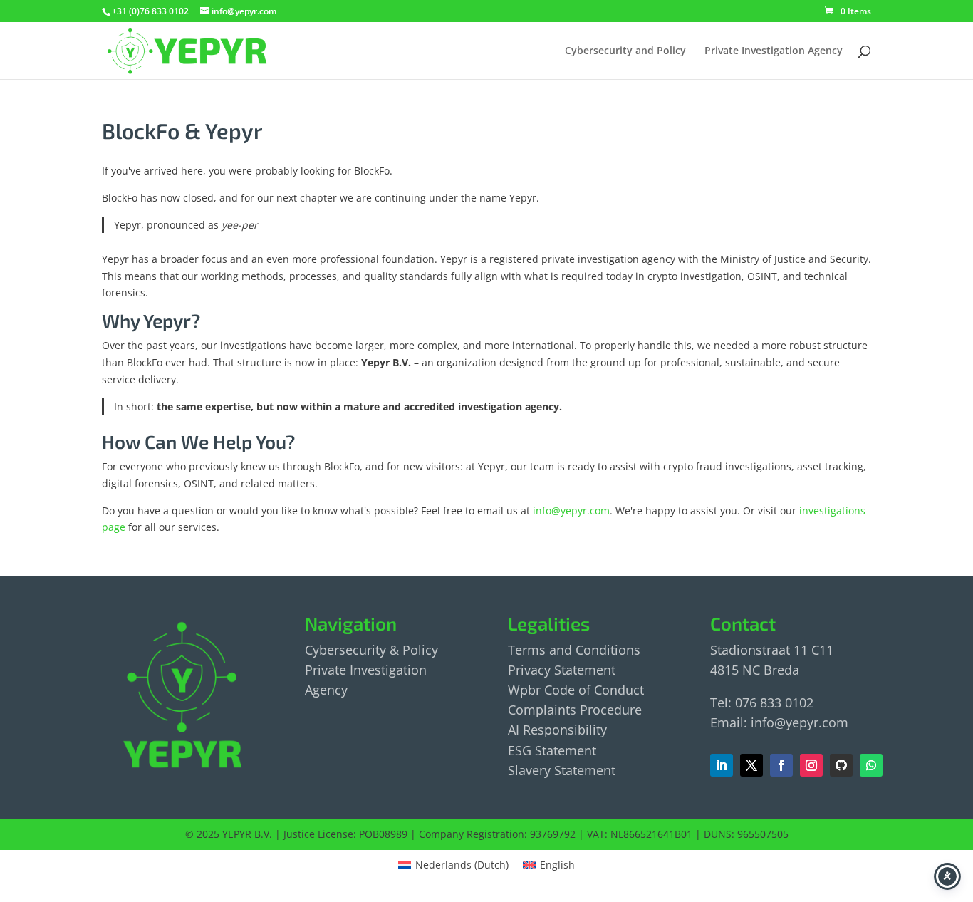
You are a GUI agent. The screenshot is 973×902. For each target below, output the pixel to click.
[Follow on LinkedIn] (721, 765)
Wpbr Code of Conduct (576, 689)
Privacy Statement (561, 669)
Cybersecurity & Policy (371, 649)
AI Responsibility (557, 729)
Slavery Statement (561, 770)
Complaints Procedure (575, 709)
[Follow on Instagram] (811, 765)
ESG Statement (552, 750)
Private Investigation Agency (773, 51)
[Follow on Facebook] (751, 765)
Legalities (549, 623)
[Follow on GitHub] (841, 765)
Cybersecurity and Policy (625, 51)
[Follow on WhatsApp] (871, 765)
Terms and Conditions (574, 649)
